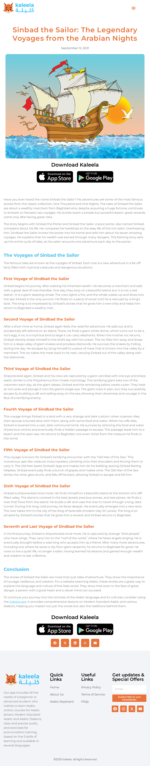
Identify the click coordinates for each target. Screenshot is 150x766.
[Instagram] (123, 709)
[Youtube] (140, 709)
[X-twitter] (132, 709)
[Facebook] (115, 709)
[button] (134, 8)
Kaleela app (18, 601)
